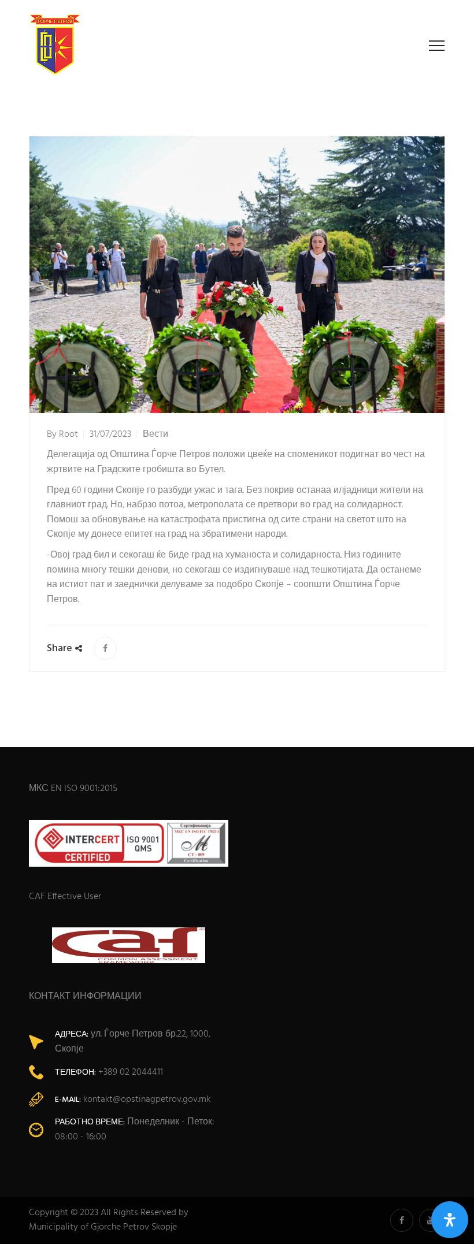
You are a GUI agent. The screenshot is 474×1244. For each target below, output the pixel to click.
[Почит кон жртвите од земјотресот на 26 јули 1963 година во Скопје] (105, 648)
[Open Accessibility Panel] (449, 1219)
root (68, 434)
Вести (155, 434)
